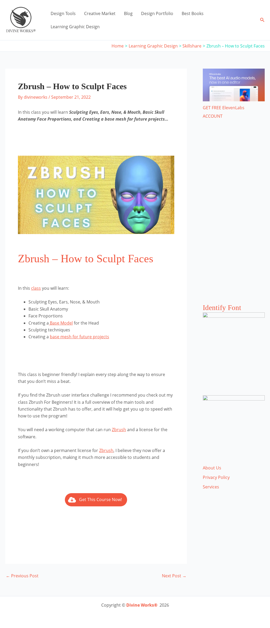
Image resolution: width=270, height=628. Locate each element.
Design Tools (63, 13)
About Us (212, 468)
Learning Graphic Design (75, 27)
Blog (128, 13)
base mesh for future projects (79, 337)
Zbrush (119, 429)
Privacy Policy (216, 477)
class (36, 288)
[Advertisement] (234, 216)
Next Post (174, 576)
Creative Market (99, 13)
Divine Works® (141, 605)
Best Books (193, 13)
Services (211, 487)
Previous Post (22, 576)
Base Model (61, 323)
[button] (262, 20)
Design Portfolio (157, 13)
